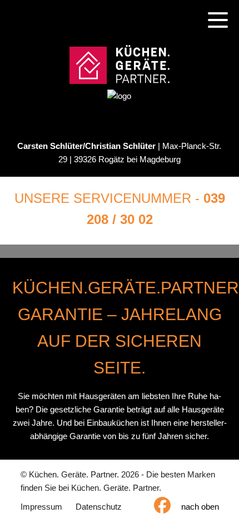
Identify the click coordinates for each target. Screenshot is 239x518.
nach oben (200, 506)
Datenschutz (99, 506)
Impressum (41, 506)
